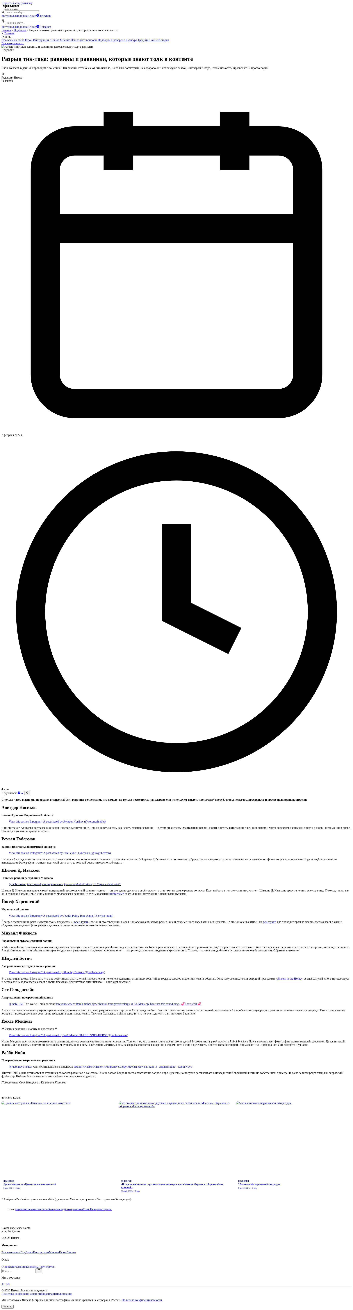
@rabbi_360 (16, 1003)
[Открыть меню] (2, 20)
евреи (19, 1209)
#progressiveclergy (119, 1003)
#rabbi (87, 1003)
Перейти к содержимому (17, 3)
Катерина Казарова (48, 1209)
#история (33, 884)
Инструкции (41, 40)
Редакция (20, 1266)
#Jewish (132, 1066)
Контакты (32, 1266)
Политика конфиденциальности (21, 1293)
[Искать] (39, 1270)
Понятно (7, 1306)
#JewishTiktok (146, 1066)
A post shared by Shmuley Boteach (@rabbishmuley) (74, 972)
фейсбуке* (269, 921)
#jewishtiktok (99, 1003)
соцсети (107, 1209)
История (163, 40)
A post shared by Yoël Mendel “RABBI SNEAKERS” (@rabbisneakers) (85, 1035)
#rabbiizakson (84, 884)
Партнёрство (46, 1266)
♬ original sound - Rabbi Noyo (173, 1066)
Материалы (8, 15)
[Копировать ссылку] (27, 793)
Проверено (118, 40)
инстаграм (29, 1209)
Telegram (45, 15)
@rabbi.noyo (16, 1066)
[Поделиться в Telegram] (19, 793)
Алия (154, 40)
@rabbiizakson (17, 884)
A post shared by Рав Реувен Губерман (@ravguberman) (77, 853)
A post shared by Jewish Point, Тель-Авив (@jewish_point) (78, 915)
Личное (55, 40)
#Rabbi (78, 1066)
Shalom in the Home (289, 978)
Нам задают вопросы (84, 40)
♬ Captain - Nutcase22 (107, 884)
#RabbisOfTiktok (93, 1066)
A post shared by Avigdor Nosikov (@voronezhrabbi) (74, 821)
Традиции (144, 40)
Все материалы (10, 1252)
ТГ (3, 1283)
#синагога (57, 884)
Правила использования (57, 1293)
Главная (6, 30)
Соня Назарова (92, 1209)
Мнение (65, 40)
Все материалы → (12, 43)
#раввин (44, 884)
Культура (132, 40)
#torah (79, 1003)
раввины (77, 1209)
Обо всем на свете (13, 40)
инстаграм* (116, 893)
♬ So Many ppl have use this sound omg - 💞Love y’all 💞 (166, 1003)
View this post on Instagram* (26, 821)
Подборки (22, 15)
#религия (70, 884)
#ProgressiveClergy (115, 1066)
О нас (32, 15)
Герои (29, 40)
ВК (22, 793)
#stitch (28, 1066)
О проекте (7, 1266)
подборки (66, 1209)
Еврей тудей (80, 921)
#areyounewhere (65, 1003)
